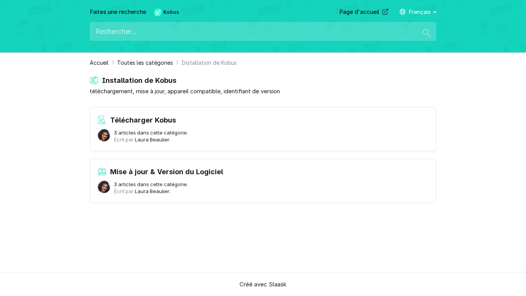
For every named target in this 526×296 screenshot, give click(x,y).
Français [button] (420, 11)
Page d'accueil (360, 11)
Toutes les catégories (145, 62)
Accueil (99, 62)
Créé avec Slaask (263, 284)
